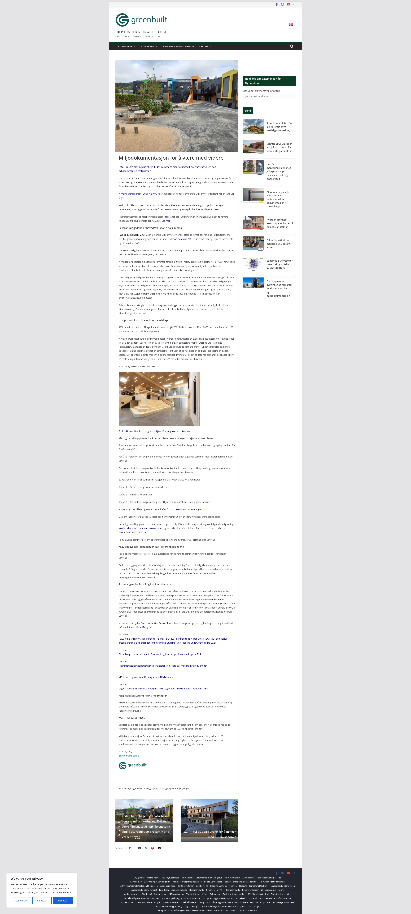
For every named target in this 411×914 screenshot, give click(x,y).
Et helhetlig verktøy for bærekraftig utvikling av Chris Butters (280, 264)
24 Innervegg (160, 894)
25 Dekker (240, 898)
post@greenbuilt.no (129, 755)
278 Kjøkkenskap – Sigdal (149, 902)
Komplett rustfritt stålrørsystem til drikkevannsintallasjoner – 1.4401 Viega (225, 906)
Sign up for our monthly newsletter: (261, 90)
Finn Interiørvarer (171, 902)
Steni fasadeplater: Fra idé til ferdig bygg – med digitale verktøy (280, 126)
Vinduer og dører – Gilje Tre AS (138, 894)
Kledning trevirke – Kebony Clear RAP (206, 890)
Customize (21, 900)
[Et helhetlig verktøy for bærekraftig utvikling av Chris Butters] (253, 266)
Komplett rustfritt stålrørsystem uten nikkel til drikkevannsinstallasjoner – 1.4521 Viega (197, 910)
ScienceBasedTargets (139, 627)
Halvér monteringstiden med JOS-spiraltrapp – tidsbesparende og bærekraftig (279, 171)
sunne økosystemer (152, 528)
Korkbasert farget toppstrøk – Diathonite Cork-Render (197, 881)
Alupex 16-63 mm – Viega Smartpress (277, 902)
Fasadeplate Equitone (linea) (282, 886)
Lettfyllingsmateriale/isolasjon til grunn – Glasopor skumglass (147, 886)
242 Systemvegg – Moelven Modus (217, 898)
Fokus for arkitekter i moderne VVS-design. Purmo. (279, 244)
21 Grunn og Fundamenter (272, 881)
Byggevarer (125, 46)
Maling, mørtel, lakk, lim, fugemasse (163, 877)
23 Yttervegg (202, 886)
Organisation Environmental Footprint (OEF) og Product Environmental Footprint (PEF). (164, 688)
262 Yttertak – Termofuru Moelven (275, 898)
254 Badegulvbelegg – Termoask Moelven (181, 898)
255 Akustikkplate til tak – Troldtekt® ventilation (269, 894)
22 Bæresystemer (186, 886)
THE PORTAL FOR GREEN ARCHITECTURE (141, 32)
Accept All (62, 900)
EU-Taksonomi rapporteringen (186, 509)
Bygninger (147, 46)
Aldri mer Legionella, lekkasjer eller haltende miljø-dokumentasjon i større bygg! (278, 199)
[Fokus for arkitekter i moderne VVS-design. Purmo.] (253, 245)
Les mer (166, 220)
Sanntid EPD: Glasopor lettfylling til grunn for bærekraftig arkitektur (279, 147)
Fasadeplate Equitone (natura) (173, 890)
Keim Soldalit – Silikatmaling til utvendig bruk (150, 881)
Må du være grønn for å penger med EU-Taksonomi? (210, 834)
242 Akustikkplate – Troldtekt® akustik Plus (188, 894)
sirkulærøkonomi (127, 528)
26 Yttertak (252, 898)
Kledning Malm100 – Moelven (223, 886)
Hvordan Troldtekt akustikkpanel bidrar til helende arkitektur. (280, 223)
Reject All (42, 900)
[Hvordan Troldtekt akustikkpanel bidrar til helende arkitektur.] (253, 225)
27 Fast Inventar (128, 902)
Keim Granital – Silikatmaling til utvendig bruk (202, 877)
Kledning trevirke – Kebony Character (242, 890)
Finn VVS (254, 902)
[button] (134, 46)
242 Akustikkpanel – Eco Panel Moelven (141, 898)
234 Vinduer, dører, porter (273, 890)
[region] (41, 890)
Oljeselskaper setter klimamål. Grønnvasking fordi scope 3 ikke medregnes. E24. (160, 654)
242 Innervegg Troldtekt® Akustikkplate (228, 894)
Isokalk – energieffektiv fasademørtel (241, 881)
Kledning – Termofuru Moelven (253, 886)
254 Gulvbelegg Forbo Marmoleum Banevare (227, 902)
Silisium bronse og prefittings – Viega (172, 906)
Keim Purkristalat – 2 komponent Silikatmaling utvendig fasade (253, 877)
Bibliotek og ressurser (176, 46)
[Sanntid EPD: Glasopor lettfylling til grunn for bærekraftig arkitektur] (253, 149)
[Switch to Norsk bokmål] (290, 25)
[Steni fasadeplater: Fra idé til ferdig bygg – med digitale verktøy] (253, 128)
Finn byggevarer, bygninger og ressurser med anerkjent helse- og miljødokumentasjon (279, 288)
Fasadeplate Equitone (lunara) (143, 890)
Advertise (252, 910)
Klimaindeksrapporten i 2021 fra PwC (138, 193)
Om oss (203, 46)
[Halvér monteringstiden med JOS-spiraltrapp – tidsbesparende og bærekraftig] (253, 173)
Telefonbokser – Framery (192, 902)
